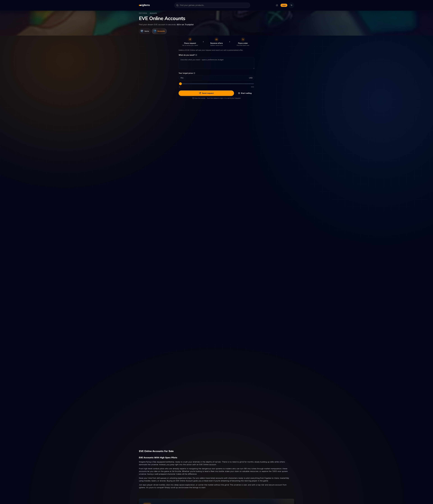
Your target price (186, 73)
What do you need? (187, 55)
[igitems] (144, 5)
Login (284, 5)
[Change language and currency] (277, 5)
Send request (208, 93)
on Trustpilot (185, 24)
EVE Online (143, 13)
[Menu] (291, 5)
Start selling (246, 93)
